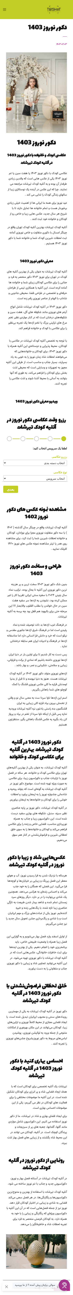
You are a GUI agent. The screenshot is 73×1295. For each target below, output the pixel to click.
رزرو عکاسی (59, 456)
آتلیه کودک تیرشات (56, 527)
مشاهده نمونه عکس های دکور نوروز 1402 (36, 513)
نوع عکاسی (60, 472)
